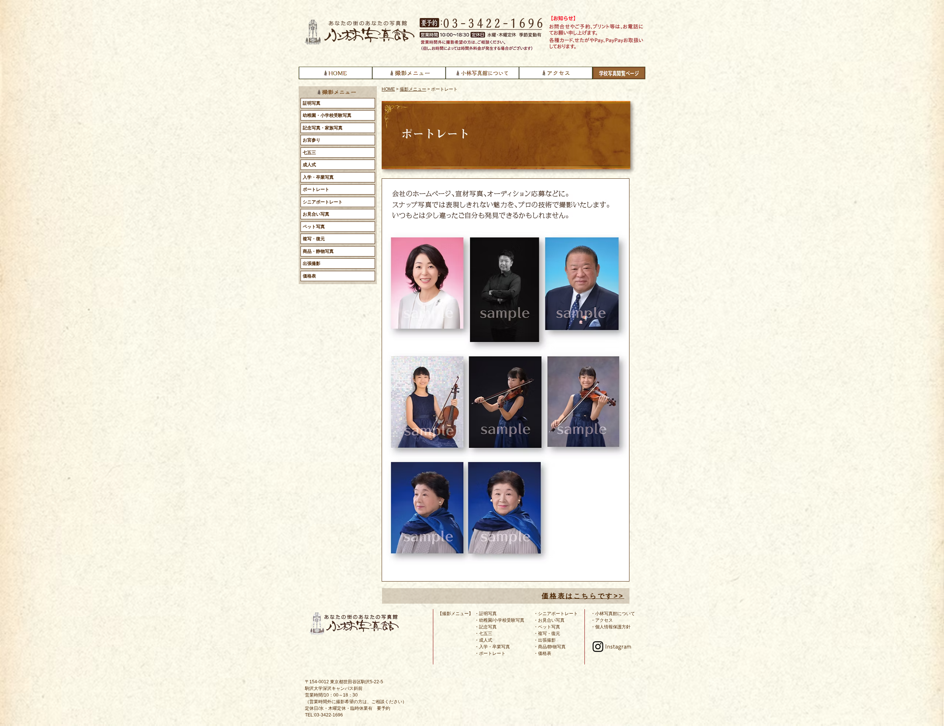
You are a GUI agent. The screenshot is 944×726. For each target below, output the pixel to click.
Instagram (618, 646)
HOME (388, 89)
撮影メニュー (413, 89)
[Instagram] (598, 646)
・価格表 (542, 653)
